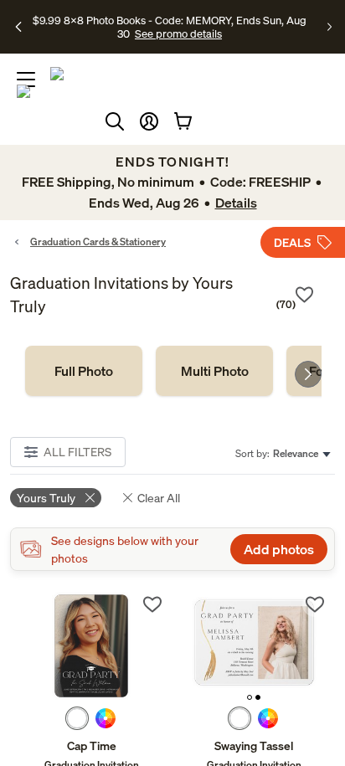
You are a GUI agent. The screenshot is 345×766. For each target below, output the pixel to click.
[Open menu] (26, 79)
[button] (149, 121)
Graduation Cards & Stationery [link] (98, 241)
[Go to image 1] (249, 697)
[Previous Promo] (19, 27)
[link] (83, 371)
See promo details (178, 33)
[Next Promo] (329, 27)
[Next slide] (308, 374)
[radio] (77, 718)
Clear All (158, 498)
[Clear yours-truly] (90, 497)
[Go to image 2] (257, 697)
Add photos (279, 549)
